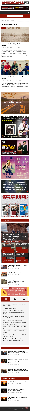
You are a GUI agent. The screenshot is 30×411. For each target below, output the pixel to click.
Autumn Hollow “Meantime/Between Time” (14, 78)
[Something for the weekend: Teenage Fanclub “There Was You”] (4, 267)
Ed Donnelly (14, 47)
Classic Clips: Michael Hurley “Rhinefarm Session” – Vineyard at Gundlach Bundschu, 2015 (21, 243)
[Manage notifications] (26, 408)
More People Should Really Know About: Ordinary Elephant (16, 389)
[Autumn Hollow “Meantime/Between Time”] (15, 67)
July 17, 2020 (13, 400)
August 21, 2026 (12, 241)
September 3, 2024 (14, 392)
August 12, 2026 (13, 372)
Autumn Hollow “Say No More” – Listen (13, 45)
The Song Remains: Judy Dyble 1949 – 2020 (17, 398)
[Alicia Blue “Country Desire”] (4, 274)
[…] (13, 56)
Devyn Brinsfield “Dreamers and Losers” (20, 255)
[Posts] (5, 299)
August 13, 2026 (13, 364)
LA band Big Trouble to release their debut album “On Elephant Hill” (8, 254)
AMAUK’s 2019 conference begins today (18, 382)
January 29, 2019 (14, 383)
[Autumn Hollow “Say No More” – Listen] (15, 34)
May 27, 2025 (6, 47)
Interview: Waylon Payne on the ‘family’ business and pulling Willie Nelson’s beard (18, 361)
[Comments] (23, 299)
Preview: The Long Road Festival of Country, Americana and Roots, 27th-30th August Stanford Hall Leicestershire (13, 340)
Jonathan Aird (14, 81)
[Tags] (14, 299)
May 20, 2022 (6, 81)
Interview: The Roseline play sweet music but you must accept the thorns (18, 370)
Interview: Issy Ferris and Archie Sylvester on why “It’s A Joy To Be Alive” (18, 352)
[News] (4, 383)
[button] (28, 12)
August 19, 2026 (13, 354)
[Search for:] (15, 15)
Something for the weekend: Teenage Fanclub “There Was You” (14, 236)
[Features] (4, 391)
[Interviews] (4, 353)
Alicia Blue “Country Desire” (8, 245)
